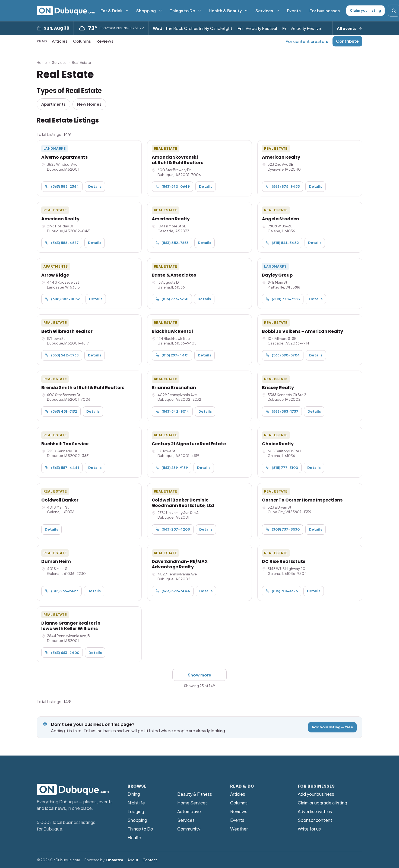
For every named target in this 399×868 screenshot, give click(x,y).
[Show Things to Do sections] (199, 11)
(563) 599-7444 (176, 591)
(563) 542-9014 (175, 411)
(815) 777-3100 (285, 467)
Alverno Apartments (64, 157)
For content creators (307, 41)
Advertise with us (315, 811)
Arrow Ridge (55, 275)
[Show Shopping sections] (160, 11)
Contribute (347, 40)
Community (188, 829)
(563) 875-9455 (286, 186)
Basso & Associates (174, 275)
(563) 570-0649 (176, 186)
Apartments (53, 103)
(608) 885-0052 (65, 299)
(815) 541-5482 (285, 242)
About (133, 860)
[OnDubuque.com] (66, 10)
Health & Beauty (225, 10)
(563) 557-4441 (65, 467)
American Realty (281, 157)
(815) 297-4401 (175, 355)
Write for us (309, 829)
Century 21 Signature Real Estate (189, 444)
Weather (239, 829)
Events (294, 10)
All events (346, 28)
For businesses (324, 10)
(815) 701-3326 (285, 591)
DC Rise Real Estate (283, 561)
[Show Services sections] (277, 11)
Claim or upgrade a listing (322, 803)
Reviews (104, 40)
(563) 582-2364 (65, 186)
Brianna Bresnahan (174, 387)
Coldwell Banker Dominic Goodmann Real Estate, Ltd (183, 503)
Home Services (192, 803)
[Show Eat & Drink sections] (127, 11)
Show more (199, 674)
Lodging (136, 811)
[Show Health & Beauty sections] (246, 11)
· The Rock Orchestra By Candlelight (192, 28)
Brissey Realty (278, 387)
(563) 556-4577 (65, 242)
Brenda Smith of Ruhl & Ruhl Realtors (82, 387)
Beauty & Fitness (194, 794)
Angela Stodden (280, 219)
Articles (60, 40)
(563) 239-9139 (175, 467)
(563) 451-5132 (64, 411)
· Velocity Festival (257, 28)
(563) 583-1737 (285, 411)
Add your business (316, 794)
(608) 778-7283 (286, 299)
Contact (149, 860)
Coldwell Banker (59, 500)
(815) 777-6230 (175, 299)
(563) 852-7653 (175, 242)
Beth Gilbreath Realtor (66, 331)
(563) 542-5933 (65, 355)
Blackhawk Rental (172, 331)
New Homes (89, 103)
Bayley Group (277, 275)
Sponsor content (315, 820)
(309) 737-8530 (286, 529)
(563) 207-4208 (176, 529)
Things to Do (182, 10)
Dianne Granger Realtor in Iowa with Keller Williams (70, 626)
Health (134, 837)
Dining (134, 794)
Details (95, 186)
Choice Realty (278, 444)
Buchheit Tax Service (64, 444)
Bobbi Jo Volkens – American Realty (302, 331)
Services (264, 10)
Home (42, 62)
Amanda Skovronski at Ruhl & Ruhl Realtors (177, 160)
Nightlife (136, 803)
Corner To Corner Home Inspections (302, 500)
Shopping (146, 10)
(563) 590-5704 (286, 355)
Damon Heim (56, 561)
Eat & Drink (111, 10)
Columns (82, 40)
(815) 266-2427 (64, 591)
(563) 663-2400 (65, 652)
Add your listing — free (332, 727)
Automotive (189, 811)
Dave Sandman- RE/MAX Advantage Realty (180, 564)
